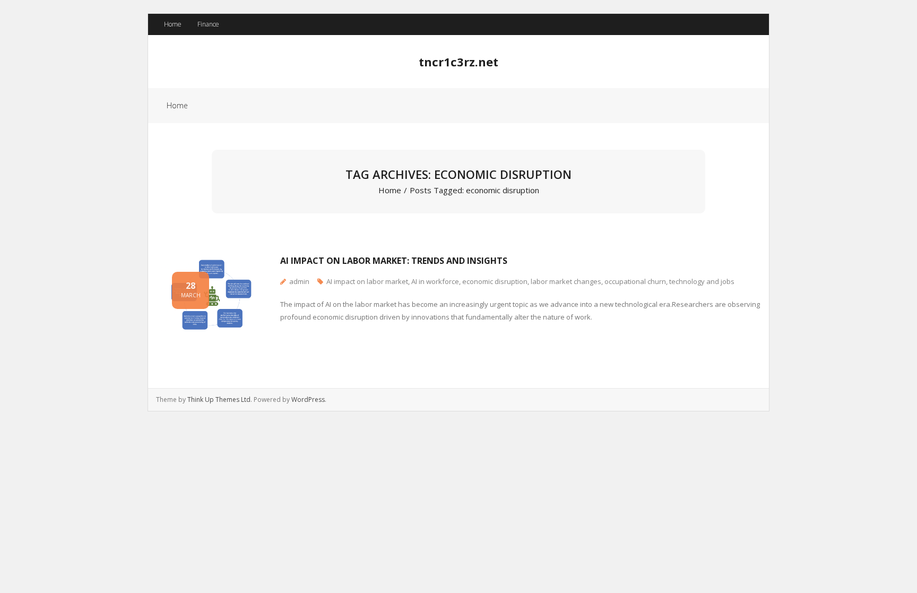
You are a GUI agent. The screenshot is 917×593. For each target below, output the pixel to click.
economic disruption (494, 281)
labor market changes (566, 281)
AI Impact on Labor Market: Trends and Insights (393, 261)
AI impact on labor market (367, 281)
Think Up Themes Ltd (218, 399)
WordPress (308, 399)
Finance (208, 24)
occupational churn (635, 281)
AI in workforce (435, 281)
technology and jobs (701, 281)
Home (172, 24)
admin (299, 281)
